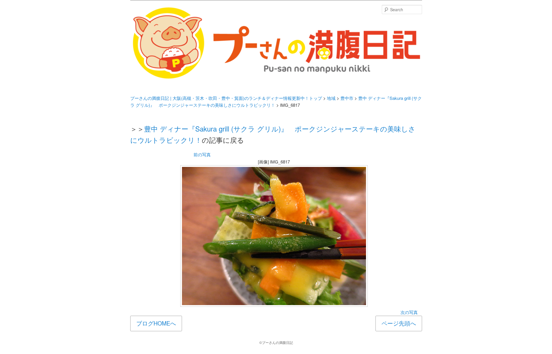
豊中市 (346, 98)
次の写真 (409, 312)
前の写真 (202, 154)
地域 (331, 98)
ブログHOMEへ (156, 323)
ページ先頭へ (399, 323)
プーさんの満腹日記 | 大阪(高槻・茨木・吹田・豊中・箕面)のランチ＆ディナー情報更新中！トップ (226, 98)
